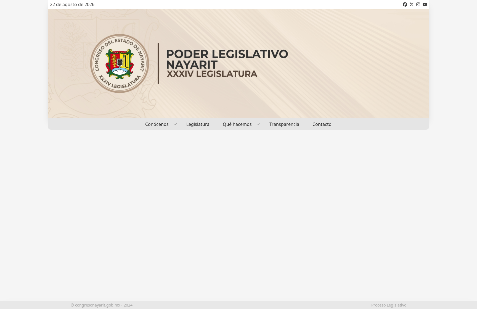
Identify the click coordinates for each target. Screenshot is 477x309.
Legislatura (198, 124)
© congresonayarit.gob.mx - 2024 (101, 305)
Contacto (322, 124)
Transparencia (284, 124)
